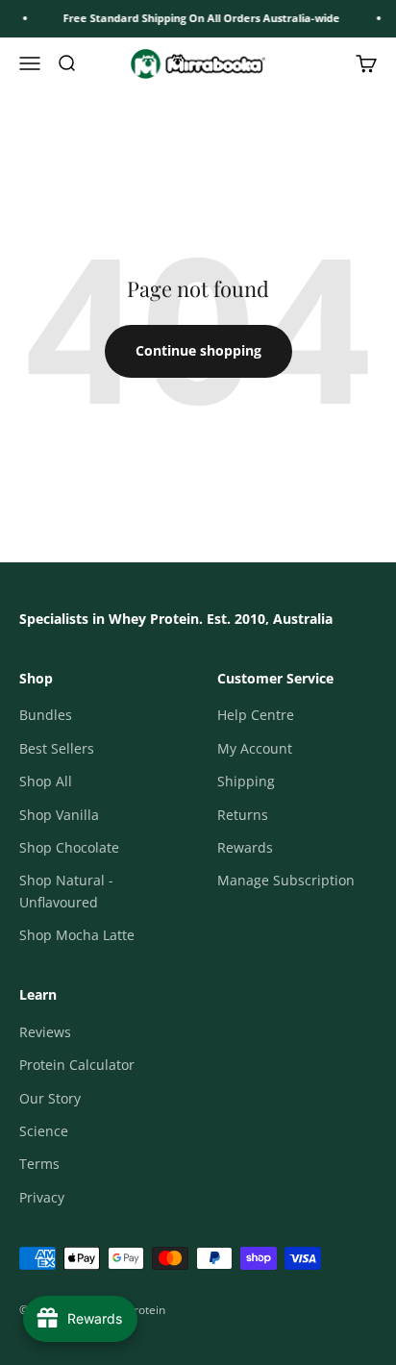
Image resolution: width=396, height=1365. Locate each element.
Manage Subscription (286, 880)
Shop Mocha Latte (77, 935)
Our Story (50, 1098)
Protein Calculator (77, 1064)
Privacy (41, 1197)
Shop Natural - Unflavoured (66, 890)
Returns (242, 815)
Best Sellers (56, 748)
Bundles (45, 715)
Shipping (246, 781)
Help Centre (255, 715)
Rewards (245, 847)
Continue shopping (198, 350)
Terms (39, 1163)
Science (43, 1131)
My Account (254, 748)
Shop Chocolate (69, 847)
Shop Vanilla (59, 815)
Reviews (45, 1032)
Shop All (45, 781)
